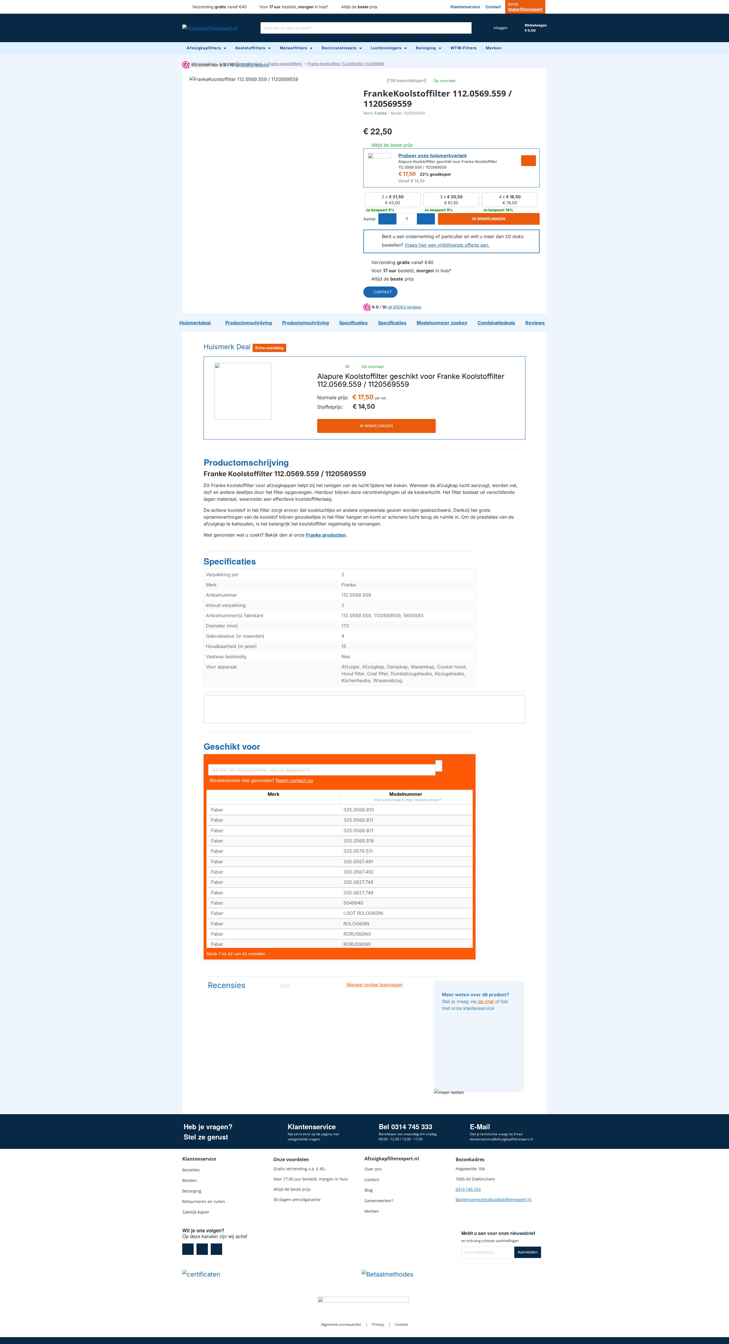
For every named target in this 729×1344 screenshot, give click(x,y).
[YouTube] (216, 1249)
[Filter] (438, 766)
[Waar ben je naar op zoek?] (466, 28)
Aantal (369, 218)
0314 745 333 (468, 1189)
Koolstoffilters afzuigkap (242, 64)
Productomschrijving (246, 462)
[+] (426, 218)
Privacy (378, 1324)
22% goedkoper (435, 174)
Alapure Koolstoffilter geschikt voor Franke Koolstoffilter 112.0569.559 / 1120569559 (410, 380)
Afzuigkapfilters (204, 64)
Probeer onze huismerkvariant (432, 155)
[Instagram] (202, 1249)
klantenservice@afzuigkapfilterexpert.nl (493, 1199)
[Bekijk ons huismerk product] (379, 164)
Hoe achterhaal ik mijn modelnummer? (407, 800)
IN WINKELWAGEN (376, 426)
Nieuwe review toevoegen (374, 984)
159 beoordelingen (406, 80)
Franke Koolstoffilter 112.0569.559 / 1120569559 (346, 64)
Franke (380, 113)
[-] (387, 218)
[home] (183, 64)
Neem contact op (294, 780)
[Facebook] (188, 1249)
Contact (383, 292)
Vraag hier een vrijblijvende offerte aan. (447, 245)
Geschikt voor (232, 746)
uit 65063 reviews (404, 306)
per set (380, 398)
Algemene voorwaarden (341, 1324)
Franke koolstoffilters (285, 64)
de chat (486, 1001)
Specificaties (230, 561)
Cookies (401, 1324)
